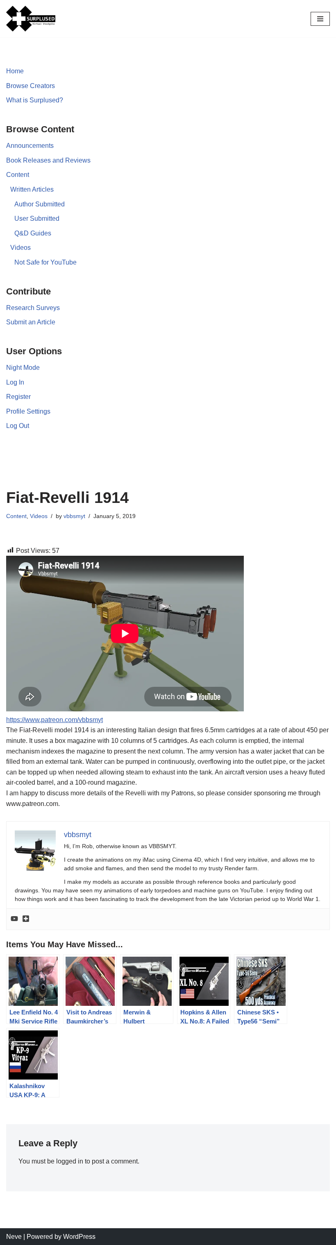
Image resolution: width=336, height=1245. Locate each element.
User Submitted (36, 218)
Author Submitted (39, 204)
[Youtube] (14, 919)
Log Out (17, 425)
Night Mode (23, 367)
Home (15, 71)
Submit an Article (30, 322)
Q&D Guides (32, 233)
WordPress (79, 1236)
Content (17, 174)
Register (18, 396)
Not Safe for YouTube (45, 262)
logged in (69, 1161)
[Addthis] (26, 919)
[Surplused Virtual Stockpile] (30, 19)
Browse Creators (30, 85)
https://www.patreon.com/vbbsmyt (54, 719)
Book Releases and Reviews (48, 160)
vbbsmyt (74, 516)
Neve (14, 1236)
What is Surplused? (34, 100)
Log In (15, 382)
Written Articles (32, 189)
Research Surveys (33, 307)
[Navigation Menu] (320, 19)
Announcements (30, 145)
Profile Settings (28, 411)
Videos (20, 247)
